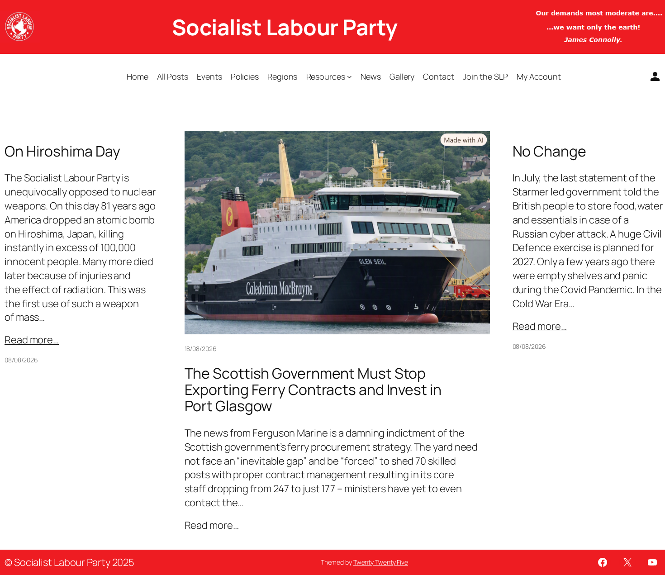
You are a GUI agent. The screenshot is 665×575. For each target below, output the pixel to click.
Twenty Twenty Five (380, 562)
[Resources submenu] (349, 76)
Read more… (32, 340)
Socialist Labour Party (285, 27)
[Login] (651, 76)
